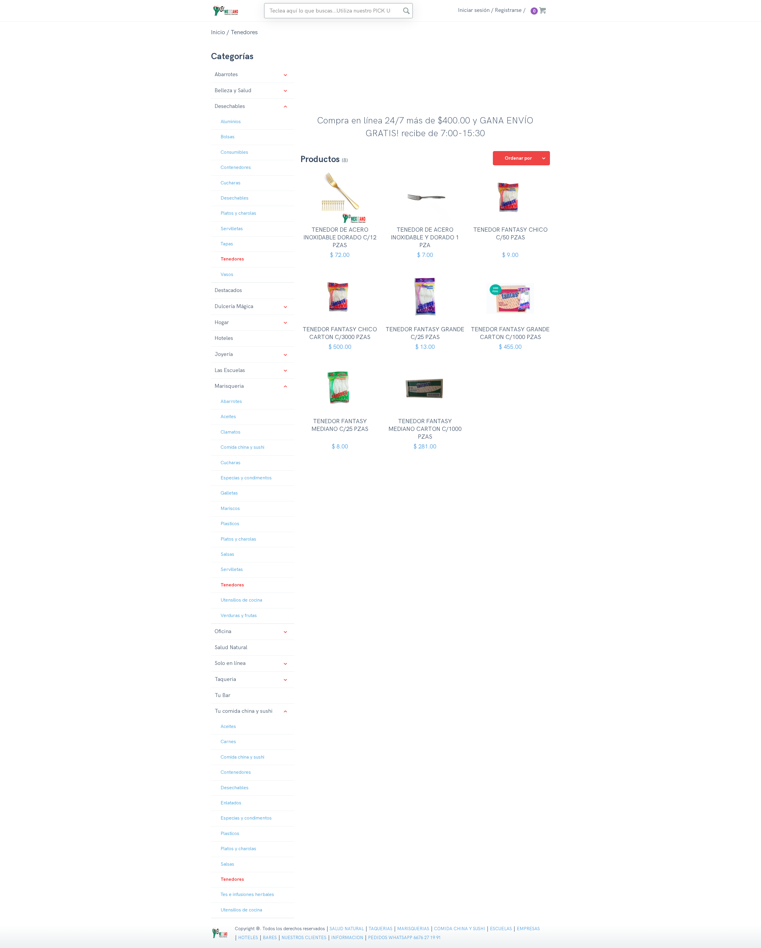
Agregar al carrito (342, 217)
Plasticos (230, 524)
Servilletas (232, 229)
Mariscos (230, 508)
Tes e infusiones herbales (247, 894)
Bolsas (228, 137)
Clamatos (230, 432)
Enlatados (231, 803)
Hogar (222, 322)
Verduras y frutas (239, 616)
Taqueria (225, 679)
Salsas (227, 554)
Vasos (227, 274)
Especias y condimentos (246, 478)
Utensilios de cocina (241, 600)
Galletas (229, 493)
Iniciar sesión (474, 10)
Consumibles (234, 152)
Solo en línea (230, 663)
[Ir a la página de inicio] (226, 10)
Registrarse (508, 10)
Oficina (223, 631)
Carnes (228, 742)
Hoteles (224, 338)
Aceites (228, 417)
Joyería (224, 354)
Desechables (230, 106)
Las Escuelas (230, 370)
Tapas (227, 244)
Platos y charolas (238, 213)
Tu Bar (222, 695)
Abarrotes (226, 74)
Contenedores (236, 167)
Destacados (228, 290)
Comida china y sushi (242, 447)
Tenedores (232, 259)
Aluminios (231, 122)
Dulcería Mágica (234, 306)
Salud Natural (231, 647)
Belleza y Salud (233, 90)
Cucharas (230, 183)
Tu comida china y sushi (244, 711)
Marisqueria (229, 386)
